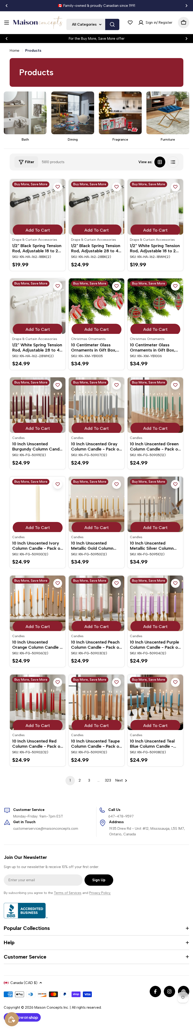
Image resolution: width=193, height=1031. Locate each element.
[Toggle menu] (6, 22)
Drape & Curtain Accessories (34, 240)
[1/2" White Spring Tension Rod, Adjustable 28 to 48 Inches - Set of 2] (37, 306)
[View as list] (173, 162)
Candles (18, 438)
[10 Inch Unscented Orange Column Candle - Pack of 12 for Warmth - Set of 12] (37, 603)
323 (108, 780)
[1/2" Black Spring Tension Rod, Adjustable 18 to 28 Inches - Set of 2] (37, 207)
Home (14, 50)
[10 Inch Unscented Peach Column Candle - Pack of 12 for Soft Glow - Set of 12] (96, 603)
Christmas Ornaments (88, 339)
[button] (6, 5)
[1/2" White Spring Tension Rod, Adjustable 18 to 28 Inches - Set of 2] (155, 207)
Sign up (98, 880)
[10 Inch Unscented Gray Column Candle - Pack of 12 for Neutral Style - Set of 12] (96, 405)
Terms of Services (67, 893)
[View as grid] (159, 162)
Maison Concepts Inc (51, 1007)
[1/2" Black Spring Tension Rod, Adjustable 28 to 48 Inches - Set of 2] (96, 207)
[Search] (112, 24)
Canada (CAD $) (23, 983)
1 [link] (70, 780)
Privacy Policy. (100, 893)
